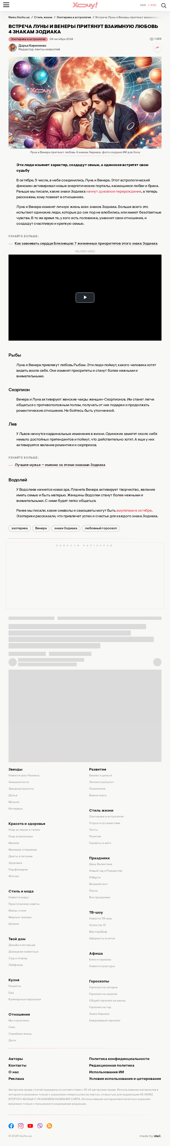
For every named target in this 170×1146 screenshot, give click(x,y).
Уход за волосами (20, 836)
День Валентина (100, 864)
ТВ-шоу (96, 913)
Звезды (15, 770)
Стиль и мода (21, 891)
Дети (12, 1040)
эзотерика (19, 528)
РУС (154, 5)
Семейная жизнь (20, 1034)
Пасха (93, 891)
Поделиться (157, 48)
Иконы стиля (17, 910)
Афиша (96, 954)
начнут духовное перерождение (113, 192)
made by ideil (150, 1136)
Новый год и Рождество (105, 871)
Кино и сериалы (100, 959)
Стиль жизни (101, 811)
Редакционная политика (111, 1066)
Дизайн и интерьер (21, 945)
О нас (13, 1072)
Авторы (15, 1059)
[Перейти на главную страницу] (85, 5)
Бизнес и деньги (100, 775)
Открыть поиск (164, 5)
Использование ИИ (106, 1072)
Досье (12, 795)
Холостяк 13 (97, 925)
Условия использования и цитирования (125, 1079)
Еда (11, 993)
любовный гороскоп (101, 528)
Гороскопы (99, 981)
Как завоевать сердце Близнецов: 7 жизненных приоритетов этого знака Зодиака (86, 244)
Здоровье (15, 863)
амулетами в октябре (134, 511)
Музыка (13, 802)
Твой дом (17, 939)
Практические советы (24, 904)
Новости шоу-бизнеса (23, 775)
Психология (97, 789)
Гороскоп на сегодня (103, 987)
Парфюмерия (18, 869)
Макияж (13, 843)
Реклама (16, 1079)
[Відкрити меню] (6, 5)
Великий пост (98, 884)
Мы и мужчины (18, 1020)
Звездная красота (21, 789)
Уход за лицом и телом (24, 830)
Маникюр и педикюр (22, 850)
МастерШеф (98, 932)
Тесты (93, 830)
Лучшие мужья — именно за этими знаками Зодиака (60, 465)
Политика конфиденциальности (119, 1059)
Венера (41, 528)
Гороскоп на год (100, 1007)
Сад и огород (17, 958)
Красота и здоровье (26, 824)
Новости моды (18, 897)
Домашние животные (23, 952)
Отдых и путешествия (104, 823)
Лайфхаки (15, 965)
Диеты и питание (20, 856)
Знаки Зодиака (99, 1014)
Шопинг (13, 924)
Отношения (19, 1015)
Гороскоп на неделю (103, 994)
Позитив (95, 836)
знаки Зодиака (65, 528)
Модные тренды (20, 917)
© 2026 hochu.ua (20, 1136)
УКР (143, 5)
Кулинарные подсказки (24, 999)
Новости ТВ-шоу (100, 918)
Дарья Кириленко (32, 45)
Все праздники (99, 897)
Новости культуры (102, 966)
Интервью (15, 808)
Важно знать (98, 795)
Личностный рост (101, 782)
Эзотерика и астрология (28, 39)
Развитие (97, 770)
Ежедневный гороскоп (104, 1020)
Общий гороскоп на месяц (107, 1000)
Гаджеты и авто (100, 843)
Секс (11, 1027)
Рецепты (14, 986)
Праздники (99, 858)
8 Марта (95, 877)
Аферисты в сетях (102, 938)
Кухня (13, 980)
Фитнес (13, 876)
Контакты (17, 1066)
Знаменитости (18, 782)
